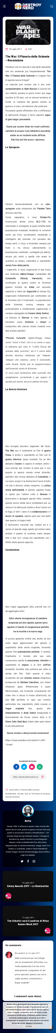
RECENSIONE (10, 794)
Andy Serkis (14, 790)
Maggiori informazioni (34, 1023)
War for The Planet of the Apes (37, 794)
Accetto (29, 1026)
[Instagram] (34, 861)
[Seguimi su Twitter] (22, 861)
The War (20, 794)
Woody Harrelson (12, 797)
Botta (28, 820)
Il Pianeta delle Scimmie (29, 790)
